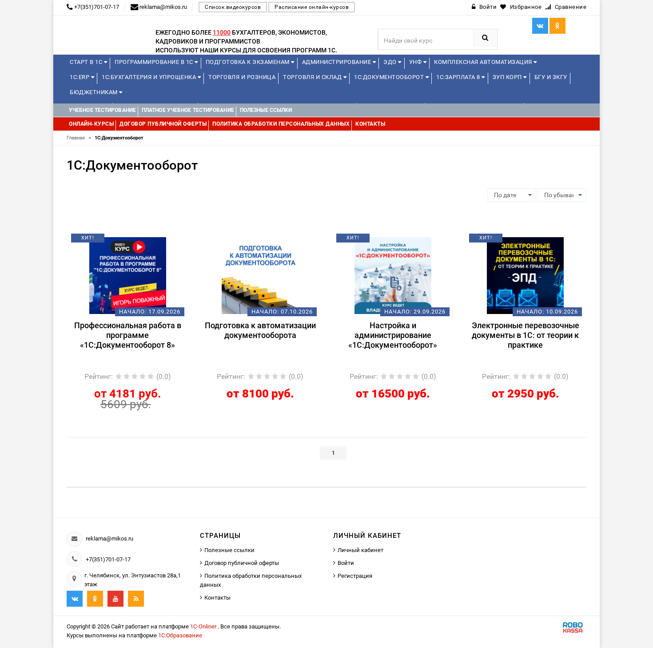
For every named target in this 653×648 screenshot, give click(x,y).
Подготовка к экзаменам (248, 62)
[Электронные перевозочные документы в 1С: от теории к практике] (525, 274)
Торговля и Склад (313, 77)
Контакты (217, 597)
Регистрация (355, 575)
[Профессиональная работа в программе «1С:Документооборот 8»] (127, 274)
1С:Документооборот (390, 77)
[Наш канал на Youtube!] (115, 599)
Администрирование (337, 62)
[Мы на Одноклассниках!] (95, 599)
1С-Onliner (204, 626)
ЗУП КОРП (508, 77)
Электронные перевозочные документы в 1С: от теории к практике (525, 335)
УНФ (416, 62)
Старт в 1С (87, 62)
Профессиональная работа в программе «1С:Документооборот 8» (127, 335)
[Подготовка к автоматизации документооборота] (260, 274)
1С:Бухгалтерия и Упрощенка (150, 77)
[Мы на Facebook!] (557, 26)
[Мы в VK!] (540, 26)
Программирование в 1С (155, 62)
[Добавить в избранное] (112, 241)
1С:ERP (80, 77)
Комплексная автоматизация (484, 62)
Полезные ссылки (229, 550)
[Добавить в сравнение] (140, 241)
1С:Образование (180, 635)
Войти (346, 563)
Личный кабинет (360, 550)
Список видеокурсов (233, 7)
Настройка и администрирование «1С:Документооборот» (392, 335)
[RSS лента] (136, 599)
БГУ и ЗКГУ (550, 77)
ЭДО (390, 62)
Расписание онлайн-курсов (312, 7)
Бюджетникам (94, 92)
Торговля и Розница (241, 77)
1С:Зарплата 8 (459, 77)
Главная (79, 138)
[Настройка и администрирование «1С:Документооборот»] (392, 274)
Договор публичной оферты (241, 563)
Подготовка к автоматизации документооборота (260, 330)
